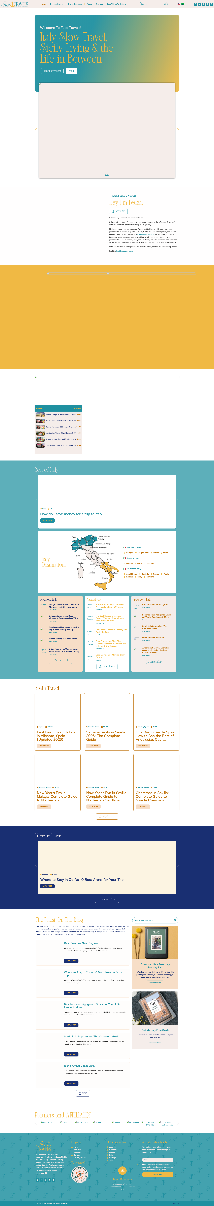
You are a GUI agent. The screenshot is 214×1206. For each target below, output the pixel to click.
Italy (107, 175)
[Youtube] (199, 4)
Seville (91, 727)
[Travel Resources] (122, 1170)
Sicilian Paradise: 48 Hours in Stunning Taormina (61, 427)
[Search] (165, 4)
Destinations (55, 4)
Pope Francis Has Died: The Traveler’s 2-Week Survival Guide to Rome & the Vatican (111, 643)
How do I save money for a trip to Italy (71, 514)
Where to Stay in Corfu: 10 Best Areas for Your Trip (82, 880)
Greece (45, 874)
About (89, 4)
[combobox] (151, 4)
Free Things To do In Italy (117, 4)
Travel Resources (75, 4)
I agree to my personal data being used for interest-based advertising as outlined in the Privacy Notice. (157, 1167)
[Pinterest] (211, 4)
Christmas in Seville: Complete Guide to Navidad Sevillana (152, 796)
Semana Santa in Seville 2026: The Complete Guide (105, 736)
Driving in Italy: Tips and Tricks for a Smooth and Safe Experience (61, 439)
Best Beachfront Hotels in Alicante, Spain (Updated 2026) (56, 736)
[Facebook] (203, 4)
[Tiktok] (207, 4)
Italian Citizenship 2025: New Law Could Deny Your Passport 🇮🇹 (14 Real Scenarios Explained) (61, 421)
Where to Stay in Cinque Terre (63, 639)
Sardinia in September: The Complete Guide (91, 1036)
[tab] (58, 415)
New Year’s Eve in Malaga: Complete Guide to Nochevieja (57, 796)
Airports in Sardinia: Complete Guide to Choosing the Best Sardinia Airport (156, 650)
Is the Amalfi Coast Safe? (153, 638)
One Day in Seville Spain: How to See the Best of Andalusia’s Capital (156, 736)
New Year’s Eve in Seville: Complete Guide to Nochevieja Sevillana (106, 796)
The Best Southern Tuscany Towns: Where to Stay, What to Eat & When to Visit (110, 618)
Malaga (42, 788)
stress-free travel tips (145, 234)
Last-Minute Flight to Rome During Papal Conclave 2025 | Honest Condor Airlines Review (61, 445)
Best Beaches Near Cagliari (155, 605)
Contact (99, 4)
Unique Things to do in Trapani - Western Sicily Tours (61, 415)
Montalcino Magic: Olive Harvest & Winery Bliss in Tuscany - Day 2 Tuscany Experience (61, 433)
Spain (41, 727)
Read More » (53, 609)
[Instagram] (195, 4)
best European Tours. (124, 251)
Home (43, 4)
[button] (36, 129)
